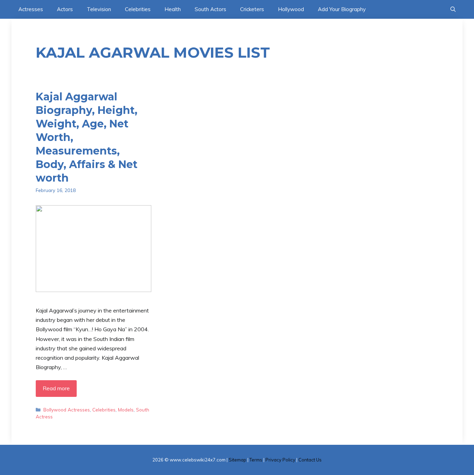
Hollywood (291, 9)
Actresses (30, 9)
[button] (453, 9)
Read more (56, 388)
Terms (255, 459)
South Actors (210, 9)
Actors (65, 9)
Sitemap (237, 459)
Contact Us (310, 459)
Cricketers (252, 9)
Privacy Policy (280, 459)
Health (172, 9)
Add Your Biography (342, 9)
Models (126, 409)
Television (99, 9)
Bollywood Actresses (66, 409)
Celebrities (138, 9)
